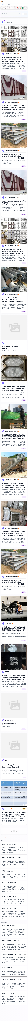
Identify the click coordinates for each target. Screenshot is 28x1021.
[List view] (25, 14)
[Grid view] (23, 14)
